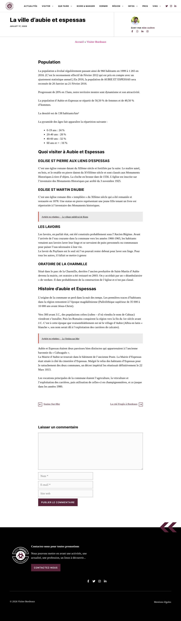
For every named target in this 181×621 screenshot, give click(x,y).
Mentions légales (162, 602)
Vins (155, 6)
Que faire (63, 6)
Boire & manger (86, 6)
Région (116, 6)
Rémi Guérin (148, 28)
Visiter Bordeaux (96, 41)
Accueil (79, 41)
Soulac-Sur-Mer (52, 404)
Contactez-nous (46, 567)
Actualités (30, 6)
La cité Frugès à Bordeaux (123, 404)
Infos (131, 6)
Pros (145, 6)
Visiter (46, 6)
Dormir (103, 6)
